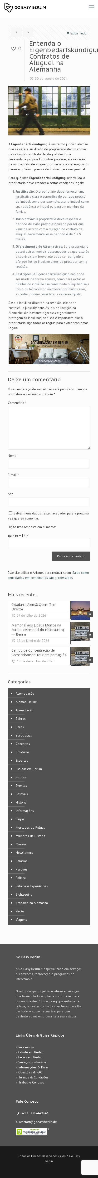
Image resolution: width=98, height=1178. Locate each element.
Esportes (22, 760)
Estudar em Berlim (29, 769)
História (21, 802)
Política (21, 878)
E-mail (13, 475)
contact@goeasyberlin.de (38, 1122)
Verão (20, 911)
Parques (21, 869)
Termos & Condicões (33, 1077)
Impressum (26, 1047)
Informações (25, 811)
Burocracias (24, 735)
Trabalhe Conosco (31, 1082)
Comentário (17, 403)
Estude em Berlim (31, 1052)
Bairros (21, 718)
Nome (13, 455)
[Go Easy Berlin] (43, 7)
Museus (21, 844)
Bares (20, 727)
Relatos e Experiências (32, 886)
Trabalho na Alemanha (32, 903)
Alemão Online (26, 702)
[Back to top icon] (88, 1168)
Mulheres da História (30, 836)
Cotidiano (22, 752)
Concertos (23, 744)
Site (10, 494)
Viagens (21, 919)
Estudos (21, 777)
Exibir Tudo (78, 33)
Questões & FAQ (30, 1072)
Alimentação (24, 710)
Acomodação (25, 693)
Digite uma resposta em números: (32, 527)
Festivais (22, 794)
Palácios (21, 861)
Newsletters (24, 852)
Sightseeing (24, 894)
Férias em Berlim (30, 1057)
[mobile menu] (92, 7)
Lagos (20, 819)
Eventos (21, 785)
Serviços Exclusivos (32, 1062)
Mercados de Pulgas (30, 827)
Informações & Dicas (33, 1067)
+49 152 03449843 (34, 1113)
